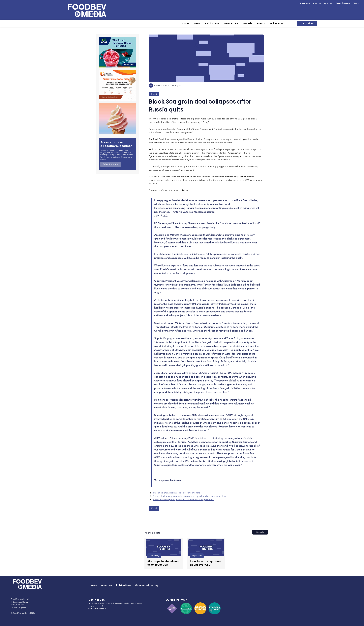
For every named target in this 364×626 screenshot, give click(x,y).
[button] (196, 23)
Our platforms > (176, 600)
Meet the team (343, 3)
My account (328, 3)
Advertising (305, 3)
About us (317, 3)
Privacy (355, 3)
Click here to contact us (97, 609)
